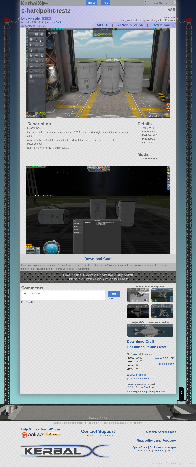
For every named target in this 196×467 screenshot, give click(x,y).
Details (101, 25)
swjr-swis (33, 18)
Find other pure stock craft (146, 346)
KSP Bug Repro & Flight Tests (140, 387)
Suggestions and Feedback (156, 440)
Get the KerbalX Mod (161, 431)
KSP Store (171, 450)
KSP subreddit (145, 450)
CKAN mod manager (163, 447)
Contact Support (98, 431)
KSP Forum (159, 450)
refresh (111, 298)
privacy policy (105, 435)
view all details (137, 375)
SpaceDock (139, 447)
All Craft (160, 391)
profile (150, 391)
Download (161, 25)
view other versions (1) (141, 378)
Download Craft (98, 259)
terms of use (89, 435)
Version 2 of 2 (54, 22)
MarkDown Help (28, 302)
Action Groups (130, 25)
